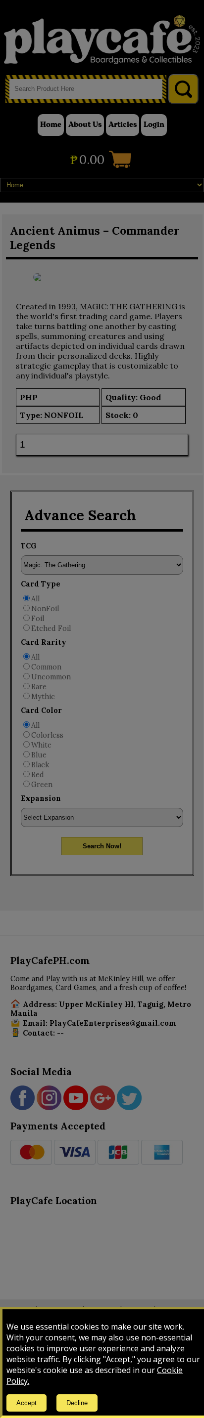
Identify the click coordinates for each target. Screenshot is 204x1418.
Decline (77, 1403)
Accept (26, 1403)
